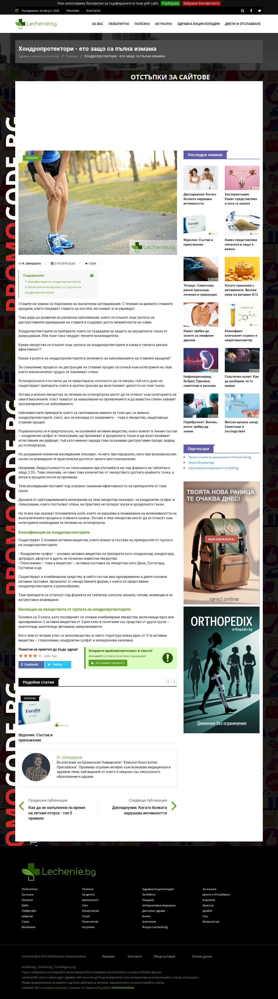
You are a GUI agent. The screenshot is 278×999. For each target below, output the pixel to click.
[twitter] (259, 10)
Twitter (57, 664)
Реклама (73, 10)
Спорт (86, 916)
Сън (205, 916)
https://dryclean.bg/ (201, 462)
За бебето (149, 894)
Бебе (25, 905)
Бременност (90, 900)
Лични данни (202, 956)
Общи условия (164, 956)
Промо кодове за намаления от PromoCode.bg (220, 457)
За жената (209, 889)
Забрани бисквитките (201, 3)
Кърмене (209, 900)
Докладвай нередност (110, 663)
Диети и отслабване (243, 24)
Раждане (148, 900)
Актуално (163, 24)
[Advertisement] (139, 118)
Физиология (211, 922)
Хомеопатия (90, 911)
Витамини (28, 927)
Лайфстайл (29, 911)
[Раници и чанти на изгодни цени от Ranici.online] (222, 542)
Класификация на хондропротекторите (54, 282)
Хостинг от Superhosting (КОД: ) (102, 988)
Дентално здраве (153, 911)
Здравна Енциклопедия (158, 889)
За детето (88, 894)
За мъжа (27, 894)
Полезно (142, 24)
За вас (97, 24)
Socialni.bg (45, 967)
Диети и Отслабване (216, 894)
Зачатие (27, 900)
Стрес (25, 922)
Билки (146, 916)
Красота (208, 905)
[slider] (30, 655)
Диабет (207, 911)
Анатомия (149, 922)
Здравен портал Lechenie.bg (38, 56)
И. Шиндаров (31, 263)
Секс (85, 905)
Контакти (93, 10)
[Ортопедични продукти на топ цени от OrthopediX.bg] (222, 669)
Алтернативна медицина (158, 905)
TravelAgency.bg (65, 967)
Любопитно (118, 24)
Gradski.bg (28, 967)
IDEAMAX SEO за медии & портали (45, 988)
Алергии (27, 916)
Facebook (31, 664)
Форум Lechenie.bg (155, 927)
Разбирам (170, 3)
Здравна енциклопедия (198, 24)
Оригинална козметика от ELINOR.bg (213, 468)
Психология (90, 922)
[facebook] (251, 10)
